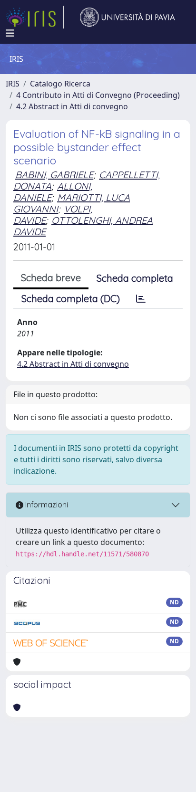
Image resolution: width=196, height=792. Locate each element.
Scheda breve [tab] (51, 278)
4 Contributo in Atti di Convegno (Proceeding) (98, 95)
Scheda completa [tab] (135, 278)
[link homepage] (35, 17)
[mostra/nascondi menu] (10, 33)
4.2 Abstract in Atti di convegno (72, 106)
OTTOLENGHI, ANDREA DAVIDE (83, 226)
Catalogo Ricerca (60, 83)
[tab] (141, 299)
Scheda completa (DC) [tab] (70, 299)
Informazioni (45, 504)
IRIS (13, 83)
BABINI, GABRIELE (54, 175)
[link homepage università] (127, 17)
